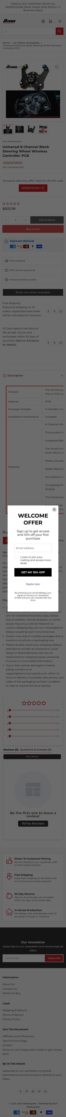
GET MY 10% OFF (33, 572)
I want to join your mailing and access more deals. (35, 560)
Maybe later (33, 584)
